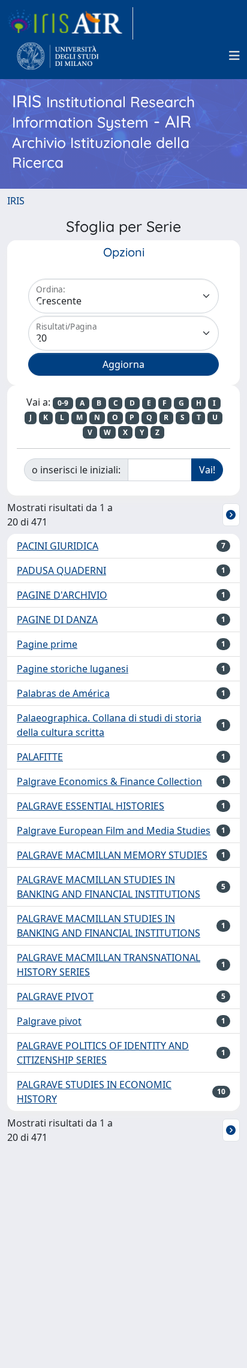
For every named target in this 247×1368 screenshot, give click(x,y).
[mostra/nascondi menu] (234, 56)
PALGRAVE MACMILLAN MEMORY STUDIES (112, 855)
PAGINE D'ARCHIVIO (62, 595)
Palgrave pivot (49, 1021)
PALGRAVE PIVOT (55, 996)
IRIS (16, 200)
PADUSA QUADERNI (61, 570)
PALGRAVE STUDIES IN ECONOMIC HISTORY (94, 1092)
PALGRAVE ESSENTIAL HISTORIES (90, 806)
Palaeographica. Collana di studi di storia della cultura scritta (109, 725)
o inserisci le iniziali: (76, 469)
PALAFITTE (40, 756)
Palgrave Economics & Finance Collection (109, 781)
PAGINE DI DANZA (57, 619)
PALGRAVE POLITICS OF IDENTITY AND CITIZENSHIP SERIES (103, 1053)
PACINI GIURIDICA (57, 545)
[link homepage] (70, 23)
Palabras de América (63, 693)
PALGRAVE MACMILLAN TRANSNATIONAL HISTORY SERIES (108, 965)
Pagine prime (47, 644)
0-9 (63, 403)
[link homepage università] (58, 56)
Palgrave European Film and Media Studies (113, 830)
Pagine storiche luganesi (72, 668)
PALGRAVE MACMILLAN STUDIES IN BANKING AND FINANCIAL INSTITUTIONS (108, 887)
